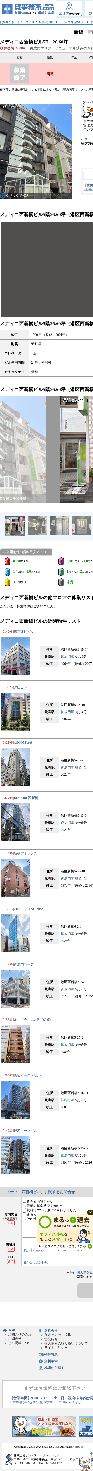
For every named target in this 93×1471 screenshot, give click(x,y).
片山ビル (20, 687)
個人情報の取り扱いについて (66, 1343)
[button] (6, 449)
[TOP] (28, 9)
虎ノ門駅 (67, 823)
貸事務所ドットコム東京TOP (18, 22)
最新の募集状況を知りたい (46, 1206)
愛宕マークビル (25, 1131)
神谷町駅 (67, 1100)
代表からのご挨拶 (57, 1335)
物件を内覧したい (39, 1201)
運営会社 (51, 1330)
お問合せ (14, 1339)
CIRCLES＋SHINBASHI (31, 909)
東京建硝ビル (24, 631)
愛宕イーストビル (27, 1075)
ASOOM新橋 (23, 742)
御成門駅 (48, 22)
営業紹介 (51, 1339)
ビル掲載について (21, 1343)
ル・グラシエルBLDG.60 (32, 1020)
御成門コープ (24, 964)
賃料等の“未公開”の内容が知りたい (53, 1210)
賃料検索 (51, 1361)
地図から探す (54, 1368)
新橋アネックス (25, 853)
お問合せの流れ (19, 1334)
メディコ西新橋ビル (72, 22)
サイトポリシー (56, 1348)
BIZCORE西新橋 (26, 798)
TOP (11, 1330)
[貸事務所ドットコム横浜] (44, 1436)
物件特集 (51, 1354)
